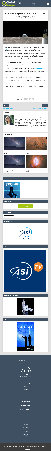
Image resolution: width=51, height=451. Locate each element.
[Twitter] (25, 449)
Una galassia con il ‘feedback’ (32, 170)
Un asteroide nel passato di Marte (33, 152)
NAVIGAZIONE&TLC (37, 446)
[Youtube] (29, 449)
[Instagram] (27, 449)
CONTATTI (25, 386)
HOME (5, 446)
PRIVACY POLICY (27, 448)
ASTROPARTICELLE (44, 446)
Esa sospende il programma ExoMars (12, 170)
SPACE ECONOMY (9, 446)
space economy (32, 16)
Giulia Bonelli (23, 16)
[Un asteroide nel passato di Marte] (36, 143)
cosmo (27, 16)
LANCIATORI (15, 446)
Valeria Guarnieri (25, 411)
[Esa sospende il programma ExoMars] (14, 161)
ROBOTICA (22, 448)
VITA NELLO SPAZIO (21, 446)
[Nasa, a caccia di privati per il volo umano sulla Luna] (25, 32)
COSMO (31, 446)
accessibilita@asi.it (25, 389)
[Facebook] (23, 449)
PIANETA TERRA (27, 446)
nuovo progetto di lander (39, 68)
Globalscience (27, 444)
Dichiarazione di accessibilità (25, 383)
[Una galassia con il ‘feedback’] (36, 161)
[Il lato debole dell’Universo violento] (14, 143)
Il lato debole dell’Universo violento (12, 152)
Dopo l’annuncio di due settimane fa (12, 49)
